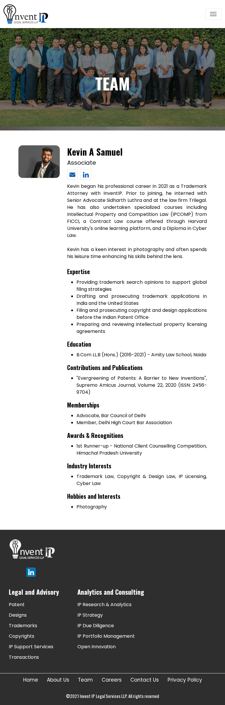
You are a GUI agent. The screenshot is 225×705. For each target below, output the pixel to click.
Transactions (24, 657)
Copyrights (21, 636)
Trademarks (23, 625)
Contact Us (144, 679)
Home (30, 679)
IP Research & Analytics (104, 604)
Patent (17, 604)
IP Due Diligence (95, 625)
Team (85, 679)
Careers (112, 679)
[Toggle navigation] (213, 14)
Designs (18, 615)
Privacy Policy (185, 679)
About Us (58, 679)
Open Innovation (96, 646)
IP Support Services (31, 646)
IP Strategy (90, 615)
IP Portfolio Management (106, 636)
